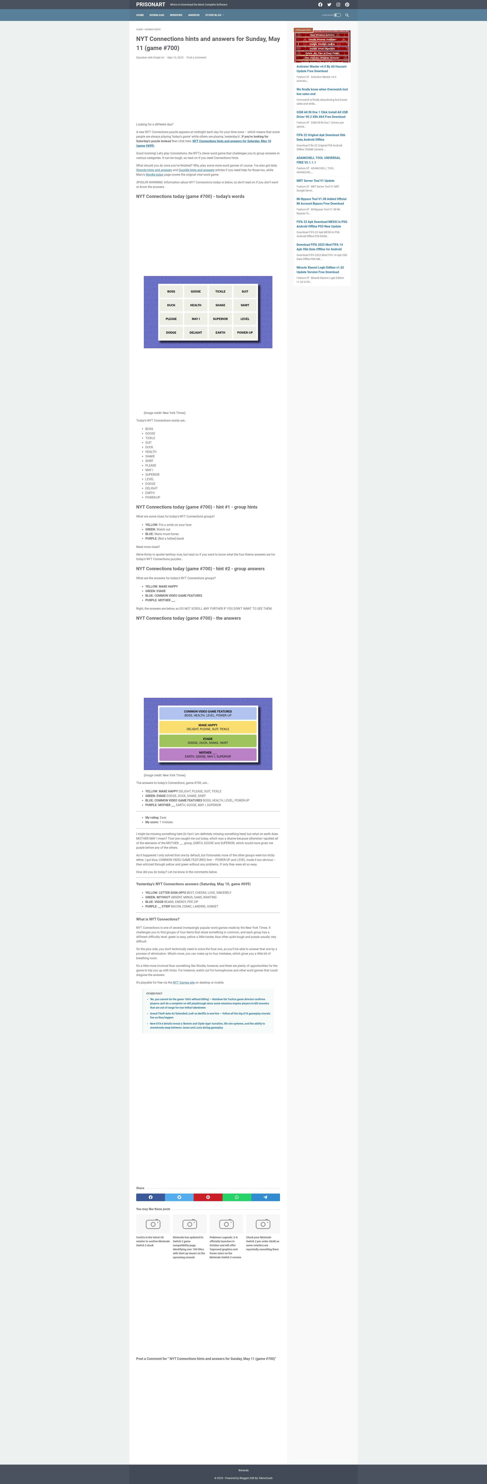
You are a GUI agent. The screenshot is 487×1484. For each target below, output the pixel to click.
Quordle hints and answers (196, 170)
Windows (176, 15)
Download (157, 15)
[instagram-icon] (338, 4)
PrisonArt (150, 4)
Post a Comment (196, 57)
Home (140, 15)
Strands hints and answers (154, 170)
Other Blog (213, 15)
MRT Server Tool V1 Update (315, 181)
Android (194, 15)
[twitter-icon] (329, 4)
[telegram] (265, 1197)
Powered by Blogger (237, 1478)
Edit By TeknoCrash (261, 1478)
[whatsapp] (237, 1197)
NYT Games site (184, 982)
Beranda (244, 1470)
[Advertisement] (208, 91)
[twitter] (179, 1197)
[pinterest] (208, 1197)
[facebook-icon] (320, 4)
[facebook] (150, 1197)
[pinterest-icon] (347, 4)
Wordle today (154, 174)
